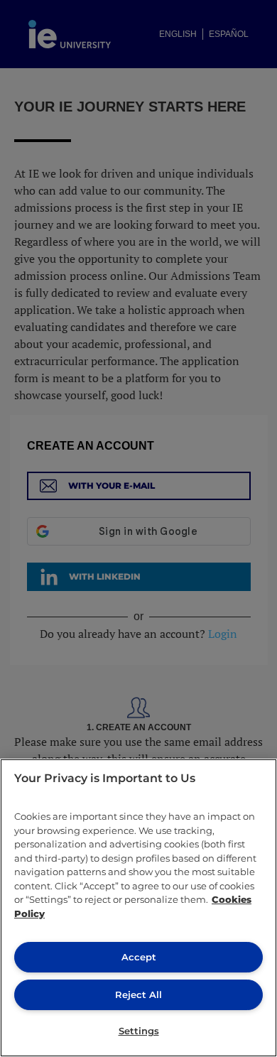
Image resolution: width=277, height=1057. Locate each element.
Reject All (138, 994)
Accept (138, 957)
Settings (139, 1030)
